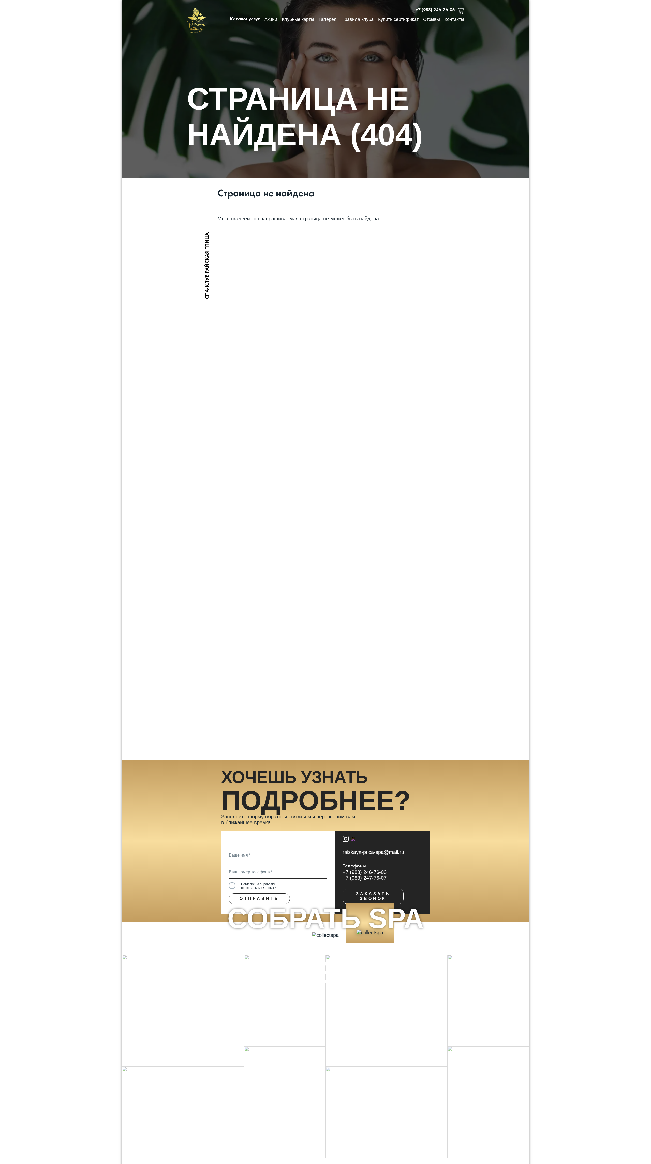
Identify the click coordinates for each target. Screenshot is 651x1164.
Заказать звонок (373, 896)
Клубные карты (298, 19)
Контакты (454, 19)
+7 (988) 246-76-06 (435, 10)
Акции (270, 19)
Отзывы (431, 19)
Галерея (327, 19)
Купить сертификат (398, 19)
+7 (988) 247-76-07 (365, 878)
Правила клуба (357, 19)
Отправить (259, 898)
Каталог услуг (245, 19)
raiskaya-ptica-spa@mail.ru (373, 852)
